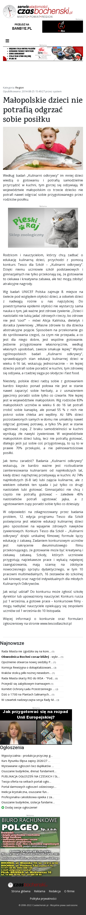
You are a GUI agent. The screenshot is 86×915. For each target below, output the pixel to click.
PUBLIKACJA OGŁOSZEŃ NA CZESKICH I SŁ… (30, 776)
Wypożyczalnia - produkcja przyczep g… (27, 755)
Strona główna (20, 891)
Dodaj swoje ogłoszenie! (20, 807)
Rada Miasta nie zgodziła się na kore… (26, 651)
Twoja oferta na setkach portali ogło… (26, 781)
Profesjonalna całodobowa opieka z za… (27, 797)
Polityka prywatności (43, 898)
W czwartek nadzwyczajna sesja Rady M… (29, 700)
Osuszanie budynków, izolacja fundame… (28, 802)
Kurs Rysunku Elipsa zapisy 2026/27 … (25, 761)
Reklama (39, 891)
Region (19, 87)
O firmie (69, 891)
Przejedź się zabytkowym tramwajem (26, 684)
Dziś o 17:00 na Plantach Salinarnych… (26, 694)
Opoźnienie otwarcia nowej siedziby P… (27, 662)
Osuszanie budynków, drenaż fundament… (28, 771)
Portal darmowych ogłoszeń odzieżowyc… (28, 787)
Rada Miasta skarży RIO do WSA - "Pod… (28, 678)
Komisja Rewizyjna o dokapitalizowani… (27, 667)
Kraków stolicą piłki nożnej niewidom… (26, 673)
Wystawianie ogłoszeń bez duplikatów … (27, 766)
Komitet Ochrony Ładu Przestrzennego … (28, 689)
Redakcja (55, 891)
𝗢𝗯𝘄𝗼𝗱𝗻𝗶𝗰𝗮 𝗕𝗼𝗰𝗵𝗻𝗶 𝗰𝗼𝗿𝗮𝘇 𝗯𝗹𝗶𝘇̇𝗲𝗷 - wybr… (31, 657)
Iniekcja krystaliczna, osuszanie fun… (25, 792)
